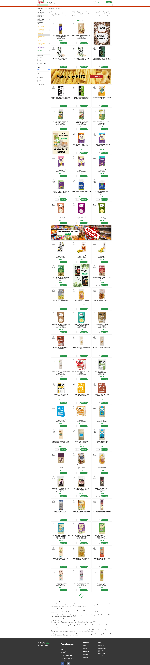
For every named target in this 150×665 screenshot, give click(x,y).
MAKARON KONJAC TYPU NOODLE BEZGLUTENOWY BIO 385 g (101, 536)
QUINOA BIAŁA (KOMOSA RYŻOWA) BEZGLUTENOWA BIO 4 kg (81, 442)
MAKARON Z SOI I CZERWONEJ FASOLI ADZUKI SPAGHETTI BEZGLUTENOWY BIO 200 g (102, 653)
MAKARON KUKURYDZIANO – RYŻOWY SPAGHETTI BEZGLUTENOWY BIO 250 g (81, 301)
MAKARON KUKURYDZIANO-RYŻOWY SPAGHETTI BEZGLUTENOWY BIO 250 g (102, 583)
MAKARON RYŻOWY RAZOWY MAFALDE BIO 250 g (81, 191)
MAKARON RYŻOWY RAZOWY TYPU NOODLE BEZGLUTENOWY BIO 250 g (60, 559)
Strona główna (40, 8)
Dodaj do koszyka (63, 43)
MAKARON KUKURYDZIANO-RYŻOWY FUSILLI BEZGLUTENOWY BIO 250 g (81, 559)
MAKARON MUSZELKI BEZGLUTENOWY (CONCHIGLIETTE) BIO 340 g (60, 122)
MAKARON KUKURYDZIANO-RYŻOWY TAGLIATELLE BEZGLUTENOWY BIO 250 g (102, 465)
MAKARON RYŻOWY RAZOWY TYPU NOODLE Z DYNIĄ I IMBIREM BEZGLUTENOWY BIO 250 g (60, 442)
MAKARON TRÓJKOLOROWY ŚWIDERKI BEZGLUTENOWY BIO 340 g (81, 122)
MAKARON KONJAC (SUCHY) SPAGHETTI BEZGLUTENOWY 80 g (61, 255)
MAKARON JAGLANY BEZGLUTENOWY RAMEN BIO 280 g (81, 419)
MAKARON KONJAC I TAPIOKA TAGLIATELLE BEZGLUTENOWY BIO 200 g (60, 169)
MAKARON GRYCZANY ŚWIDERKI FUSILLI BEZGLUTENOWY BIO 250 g (81, 489)
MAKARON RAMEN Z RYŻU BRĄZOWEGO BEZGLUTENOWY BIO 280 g (81, 630)
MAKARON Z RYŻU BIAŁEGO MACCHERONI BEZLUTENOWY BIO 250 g (102, 630)
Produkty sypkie (54, 8)
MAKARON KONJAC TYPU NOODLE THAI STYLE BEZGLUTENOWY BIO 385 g (81, 512)
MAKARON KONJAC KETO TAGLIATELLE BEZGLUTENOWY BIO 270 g (81, 325)
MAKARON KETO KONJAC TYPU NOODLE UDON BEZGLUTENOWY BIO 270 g (61, 325)
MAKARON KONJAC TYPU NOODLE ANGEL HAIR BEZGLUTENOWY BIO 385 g (81, 536)
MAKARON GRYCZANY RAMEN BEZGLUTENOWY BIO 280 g (81, 372)
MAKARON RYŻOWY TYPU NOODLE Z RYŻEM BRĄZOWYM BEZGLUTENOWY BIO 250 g (81, 583)
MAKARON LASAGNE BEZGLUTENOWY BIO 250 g (102, 121)
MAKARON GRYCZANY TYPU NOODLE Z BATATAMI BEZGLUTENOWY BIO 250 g (60, 583)
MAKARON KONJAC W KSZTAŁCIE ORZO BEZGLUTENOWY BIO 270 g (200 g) (102, 169)
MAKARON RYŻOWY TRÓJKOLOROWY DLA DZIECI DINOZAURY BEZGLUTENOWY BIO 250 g (81, 465)
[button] (44, 5)
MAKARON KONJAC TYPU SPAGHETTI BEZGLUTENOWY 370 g (61, 395)
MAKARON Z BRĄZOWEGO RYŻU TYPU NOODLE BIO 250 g (81, 348)
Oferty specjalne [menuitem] (67, 5)
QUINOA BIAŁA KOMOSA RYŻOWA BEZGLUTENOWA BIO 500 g (102, 419)
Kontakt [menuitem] (107, 5)
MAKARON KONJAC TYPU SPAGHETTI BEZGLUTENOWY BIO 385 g (81, 395)
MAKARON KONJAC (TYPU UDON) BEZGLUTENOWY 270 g (102, 325)
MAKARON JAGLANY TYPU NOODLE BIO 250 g (102, 347)
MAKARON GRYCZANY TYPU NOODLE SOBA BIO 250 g (61, 372)
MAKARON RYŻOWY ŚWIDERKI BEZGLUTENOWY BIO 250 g (61, 301)
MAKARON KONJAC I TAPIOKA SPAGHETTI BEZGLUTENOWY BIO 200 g (102, 145)
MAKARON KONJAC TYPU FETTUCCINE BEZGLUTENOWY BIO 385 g (102, 395)
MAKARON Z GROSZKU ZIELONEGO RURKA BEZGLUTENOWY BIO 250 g (61, 278)
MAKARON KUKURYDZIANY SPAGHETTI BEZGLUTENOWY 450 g (102, 255)
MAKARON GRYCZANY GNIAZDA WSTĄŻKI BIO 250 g (60, 606)
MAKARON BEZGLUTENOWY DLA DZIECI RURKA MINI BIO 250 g (102, 98)
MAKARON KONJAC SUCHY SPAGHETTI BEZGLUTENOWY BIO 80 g (60, 59)
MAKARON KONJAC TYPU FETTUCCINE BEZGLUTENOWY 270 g (60, 348)
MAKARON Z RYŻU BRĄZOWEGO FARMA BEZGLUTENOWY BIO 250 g (60, 653)
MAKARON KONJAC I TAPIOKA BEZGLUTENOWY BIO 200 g (81, 169)
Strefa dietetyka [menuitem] (94, 5)
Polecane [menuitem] (53, 5)
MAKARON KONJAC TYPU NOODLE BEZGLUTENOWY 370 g (101, 372)
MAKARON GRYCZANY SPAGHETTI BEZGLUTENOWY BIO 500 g (102, 489)
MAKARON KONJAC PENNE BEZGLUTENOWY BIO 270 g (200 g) (61, 215)
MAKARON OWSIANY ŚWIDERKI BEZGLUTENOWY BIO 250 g (81, 36)
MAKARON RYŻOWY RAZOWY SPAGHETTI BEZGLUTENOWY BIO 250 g (61, 36)
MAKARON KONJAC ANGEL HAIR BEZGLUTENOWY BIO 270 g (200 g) (81, 215)
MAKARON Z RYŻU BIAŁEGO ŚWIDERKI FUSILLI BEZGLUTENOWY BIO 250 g (60, 489)
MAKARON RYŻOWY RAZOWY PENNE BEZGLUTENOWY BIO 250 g (81, 606)
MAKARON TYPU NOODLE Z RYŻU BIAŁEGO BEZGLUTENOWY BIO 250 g (102, 559)
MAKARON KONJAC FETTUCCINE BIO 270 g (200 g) (102, 215)
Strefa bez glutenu (47, 8)
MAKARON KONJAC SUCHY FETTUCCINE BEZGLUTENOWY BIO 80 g (81, 59)
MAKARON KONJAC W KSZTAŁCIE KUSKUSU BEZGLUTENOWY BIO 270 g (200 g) (60, 192)
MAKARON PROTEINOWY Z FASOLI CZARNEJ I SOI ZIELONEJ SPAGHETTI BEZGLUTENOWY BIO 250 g (60, 98)
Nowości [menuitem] (81, 5)
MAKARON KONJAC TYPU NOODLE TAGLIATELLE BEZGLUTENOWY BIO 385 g (61, 536)
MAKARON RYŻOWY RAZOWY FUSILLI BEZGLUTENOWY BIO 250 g (61, 512)
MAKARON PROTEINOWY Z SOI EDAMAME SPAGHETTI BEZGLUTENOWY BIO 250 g (81, 98)
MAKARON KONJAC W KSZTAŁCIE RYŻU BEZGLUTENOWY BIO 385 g (60, 419)
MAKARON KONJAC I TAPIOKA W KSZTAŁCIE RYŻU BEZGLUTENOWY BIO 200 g (81, 145)
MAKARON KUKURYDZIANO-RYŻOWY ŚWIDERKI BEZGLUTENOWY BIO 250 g (61, 630)
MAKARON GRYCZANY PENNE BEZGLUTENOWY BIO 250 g (102, 278)
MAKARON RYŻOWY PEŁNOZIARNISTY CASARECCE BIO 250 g (102, 192)
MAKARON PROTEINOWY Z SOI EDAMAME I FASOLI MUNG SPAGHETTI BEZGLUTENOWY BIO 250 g (102, 59)
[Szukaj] (94, 2)
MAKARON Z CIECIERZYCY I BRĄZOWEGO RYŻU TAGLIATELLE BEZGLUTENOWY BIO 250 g (102, 301)
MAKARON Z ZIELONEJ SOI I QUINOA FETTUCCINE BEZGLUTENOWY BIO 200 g (81, 653)
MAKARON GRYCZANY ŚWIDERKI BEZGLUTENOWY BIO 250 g (102, 606)
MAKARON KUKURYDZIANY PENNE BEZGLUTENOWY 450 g (81, 255)
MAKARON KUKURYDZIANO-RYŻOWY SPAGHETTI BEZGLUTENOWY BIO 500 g (102, 512)
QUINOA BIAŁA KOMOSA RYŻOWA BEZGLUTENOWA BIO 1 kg (102, 442)
